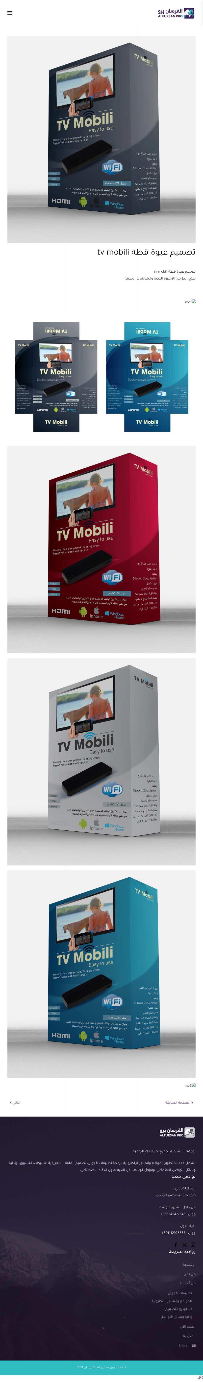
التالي (16, 1103)
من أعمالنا (188, 1283)
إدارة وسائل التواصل (176, 1317)
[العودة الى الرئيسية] (176, 13)
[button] (9, 13)
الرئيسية (189, 1265)
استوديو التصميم (178, 1309)
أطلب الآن (188, 1327)
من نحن (190, 1274)
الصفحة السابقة (177, 1103)
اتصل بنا (189, 1336)
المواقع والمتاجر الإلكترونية (172, 1301)
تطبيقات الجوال (180, 1293)
